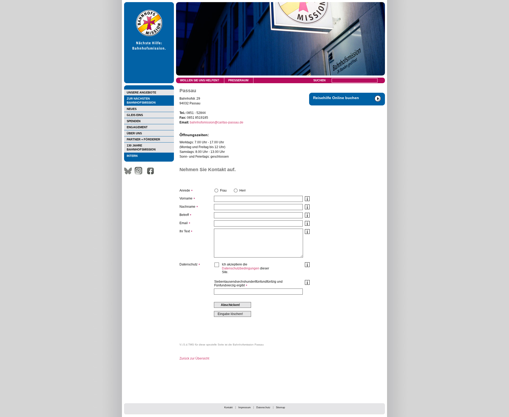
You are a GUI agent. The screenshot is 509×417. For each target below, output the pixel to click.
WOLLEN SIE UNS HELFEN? (199, 80)
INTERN (132, 155)
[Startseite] (149, 82)
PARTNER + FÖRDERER (143, 139)
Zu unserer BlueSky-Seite (129, 171)
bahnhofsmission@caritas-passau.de (216, 122)
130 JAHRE (141, 147)
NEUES (132, 108)
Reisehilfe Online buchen (336, 98)
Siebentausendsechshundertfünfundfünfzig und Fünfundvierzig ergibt (248, 283)
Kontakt (228, 407)
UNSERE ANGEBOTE (141, 92)
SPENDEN (134, 121)
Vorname (185, 198)
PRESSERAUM (238, 80)
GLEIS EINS (135, 115)
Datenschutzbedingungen (240, 268)
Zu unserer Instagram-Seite (140, 171)
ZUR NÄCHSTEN (141, 100)
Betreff (184, 215)
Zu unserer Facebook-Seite (152, 171)
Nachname (187, 206)
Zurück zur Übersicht (194, 358)
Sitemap (280, 407)
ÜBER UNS (134, 133)
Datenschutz (263, 407)
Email (183, 223)
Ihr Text (184, 231)
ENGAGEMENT (137, 127)
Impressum (244, 407)
